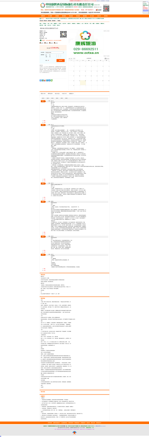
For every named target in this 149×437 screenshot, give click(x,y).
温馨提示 (71, 93)
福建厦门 (55, 23)
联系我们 (106, 15)
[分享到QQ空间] (43, 80)
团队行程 (43, 93)
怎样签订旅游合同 (56, 422)
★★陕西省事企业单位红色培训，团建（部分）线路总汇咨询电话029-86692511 (71, 18)
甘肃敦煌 (97, 23)
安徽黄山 (78, 23)
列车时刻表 (50, 422)
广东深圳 (54, 25)
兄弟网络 (71, 427)
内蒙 (45, 25)
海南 (40, 23)
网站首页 (45, 20)
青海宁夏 (41, 25)
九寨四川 (69, 23)
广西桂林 (58, 20)
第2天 (48, 98)
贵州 (51, 23)
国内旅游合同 (76, 422)
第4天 (57, 98)
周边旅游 (71, 15)
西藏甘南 (102, 23)
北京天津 (64, 23)
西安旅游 (78, 15)
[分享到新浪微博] (45, 80)
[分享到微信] (51, 80)
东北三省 (49, 25)
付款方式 (99, 15)
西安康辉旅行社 (103, 0)
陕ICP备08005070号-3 (62, 427)
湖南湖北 (73, 23)
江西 (90, 23)
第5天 (62, 98)
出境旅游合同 (83, 422)
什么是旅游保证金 (64, 422)
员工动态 (92, 15)
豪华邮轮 (85, 15)
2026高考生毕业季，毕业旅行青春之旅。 (49, 18)
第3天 (52, 98)
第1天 (43, 98)
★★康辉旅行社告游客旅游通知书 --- (91, 18)
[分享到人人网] (49, 80)
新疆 (93, 23)
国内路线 (64, 15)
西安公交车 (93, 422)
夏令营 (58, 25)
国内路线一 (54, 20)
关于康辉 (50, 15)
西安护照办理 (70, 422)
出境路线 (57, 15)
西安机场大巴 (98, 422)
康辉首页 (43, 15)
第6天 (66, 98)
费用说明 (50, 93)
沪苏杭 (60, 23)
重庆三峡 (86, 23)
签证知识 (88, 422)
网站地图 (107, 0)
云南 (48, 23)
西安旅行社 (98, 0)
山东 (82, 23)
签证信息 (57, 93)
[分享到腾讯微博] (47, 80)
